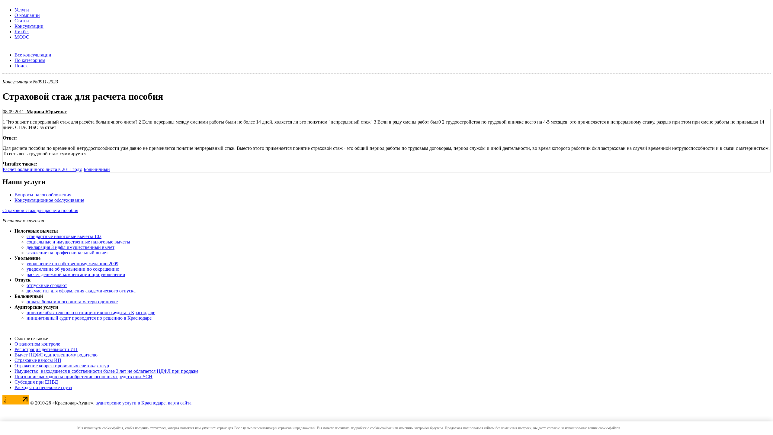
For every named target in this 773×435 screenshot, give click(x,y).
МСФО (22, 37)
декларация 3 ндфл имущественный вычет (70, 247)
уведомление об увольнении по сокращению (73, 269)
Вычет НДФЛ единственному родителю (56, 354)
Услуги (21, 9)
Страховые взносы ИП (37, 360)
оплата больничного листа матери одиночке (72, 301)
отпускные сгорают (47, 285)
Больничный (97, 169)
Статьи (21, 20)
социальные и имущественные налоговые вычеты (78, 241)
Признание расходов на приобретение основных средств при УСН (83, 376)
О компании (27, 15)
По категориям (29, 60)
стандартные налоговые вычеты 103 (64, 236)
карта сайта (179, 402)
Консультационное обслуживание (49, 200)
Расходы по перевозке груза (43, 387)
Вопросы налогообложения (42, 194)
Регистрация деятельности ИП (46, 349)
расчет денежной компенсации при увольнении (76, 274)
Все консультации (32, 54)
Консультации (28, 26)
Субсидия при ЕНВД (36, 382)
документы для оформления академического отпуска (81, 290)
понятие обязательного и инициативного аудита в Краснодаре (91, 312)
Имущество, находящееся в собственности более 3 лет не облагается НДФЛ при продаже (106, 371)
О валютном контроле (37, 343)
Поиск (21, 65)
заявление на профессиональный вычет (67, 252)
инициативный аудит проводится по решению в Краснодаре (89, 318)
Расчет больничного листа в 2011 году (42, 169)
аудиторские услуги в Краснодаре (130, 402)
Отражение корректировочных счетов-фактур (61, 365)
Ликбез (21, 31)
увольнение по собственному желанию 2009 (72, 263)
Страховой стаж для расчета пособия (40, 210)
